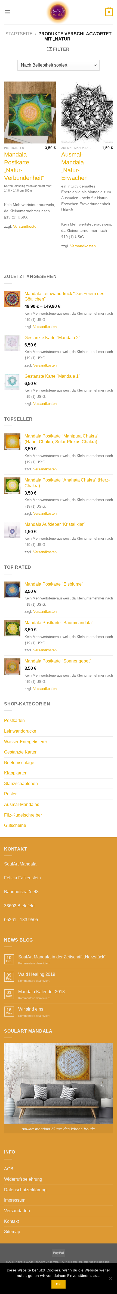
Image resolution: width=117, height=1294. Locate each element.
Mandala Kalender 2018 (41, 991)
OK (58, 1284)
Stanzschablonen (21, 783)
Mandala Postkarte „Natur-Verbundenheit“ (24, 166)
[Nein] (110, 1280)
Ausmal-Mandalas (21, 804)
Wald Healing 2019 (36, 974)
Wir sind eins (30, 1009)
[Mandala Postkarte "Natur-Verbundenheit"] (30, 112)
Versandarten (17, 1210)
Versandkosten (26, 226)
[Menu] (7, 12)
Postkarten (14, 720)
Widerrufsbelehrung (23, 1179)
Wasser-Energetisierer (25, 741)
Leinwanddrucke (20, 731)
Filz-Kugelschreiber (23, 815)
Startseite (19, 34)
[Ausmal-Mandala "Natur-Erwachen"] (87, 112)
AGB (8, 1169)
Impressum (14, 1200)
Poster (10, 794)
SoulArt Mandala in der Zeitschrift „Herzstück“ (62, 957)
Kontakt (11, 1221)
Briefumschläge (19, 762)
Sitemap (12, 1231)
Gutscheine (15, 825)
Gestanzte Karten (21, 752)
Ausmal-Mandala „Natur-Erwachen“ (75, 166)
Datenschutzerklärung (25, 1189)
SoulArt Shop (19, 1263)
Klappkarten (15, 773)
